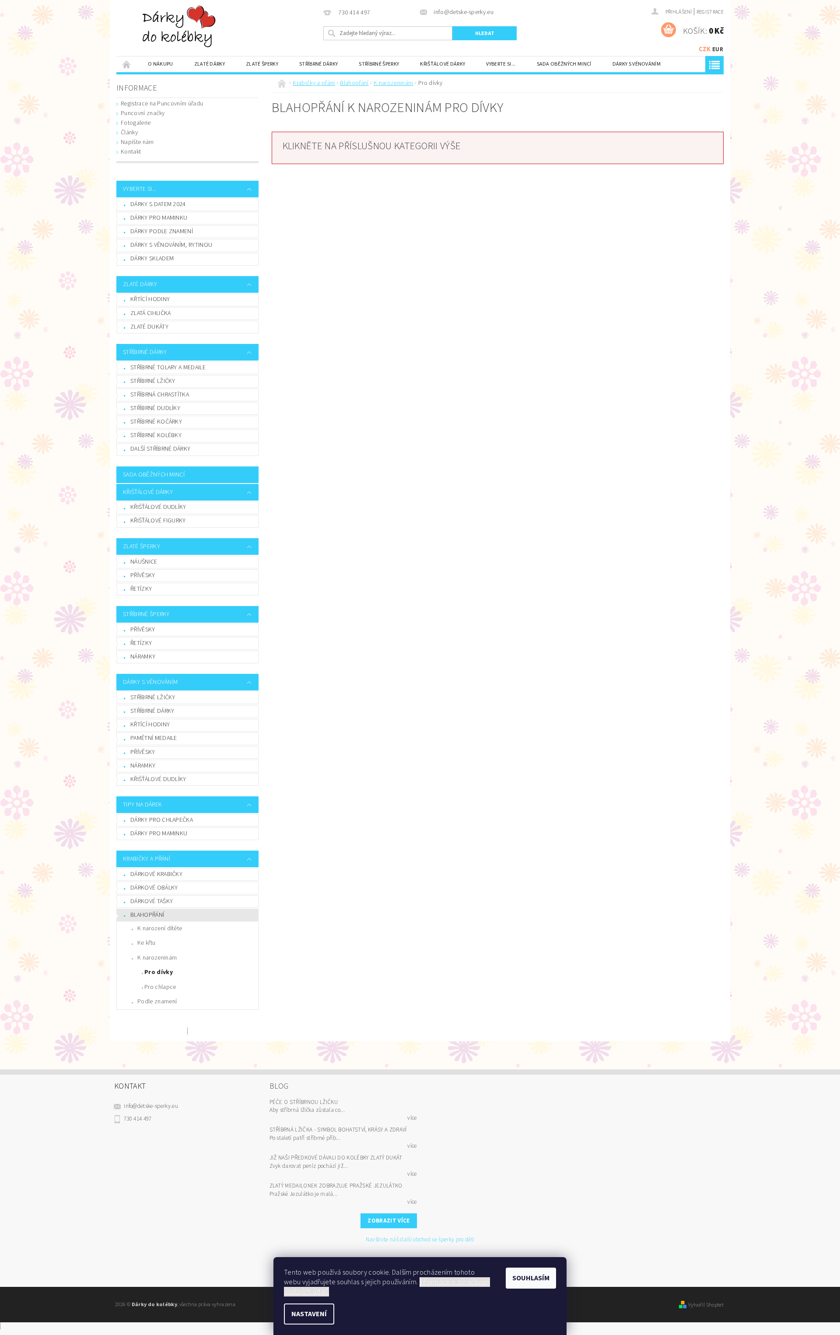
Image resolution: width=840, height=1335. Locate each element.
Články (129, 132)
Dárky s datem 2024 (158, 204)
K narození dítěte (159, 928)
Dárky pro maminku (158, 218)
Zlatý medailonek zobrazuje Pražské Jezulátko (336, 1186)
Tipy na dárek (142, 804)
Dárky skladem (152, 258)
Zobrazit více (389, 1221)
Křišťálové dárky (442, 64)
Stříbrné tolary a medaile (168, 367)
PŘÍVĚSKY (142, 575)
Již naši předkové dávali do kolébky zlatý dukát (336, 1158)
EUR (717, 49)
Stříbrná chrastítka (159, 394)
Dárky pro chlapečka (161, 820)
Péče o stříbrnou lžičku (304, 1102)
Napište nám (137, 142)
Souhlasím (531, 1278)
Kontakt (131, 151)
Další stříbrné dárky (160, 449)
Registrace (710, 12)
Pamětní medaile (153, 738)
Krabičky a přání (146, 859)
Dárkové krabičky (156, 874)
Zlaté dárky (209, 64)
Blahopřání (147, 915)
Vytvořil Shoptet (706, 1305)
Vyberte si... (500, 64)
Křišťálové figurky (158, 520)
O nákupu (160, 64)
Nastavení (309, 1314)
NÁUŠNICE (144, 561)
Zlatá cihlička (150, 313)
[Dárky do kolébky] (181, 26)
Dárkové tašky (151, 901)
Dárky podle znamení (161, 231)
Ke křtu (146, 943)
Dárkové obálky (154, 887)
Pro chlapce (160, 987)
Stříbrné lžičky (152, 381)
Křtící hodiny (150, 299)
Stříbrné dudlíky (155, 408)
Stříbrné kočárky (156, 421)
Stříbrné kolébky (156, 435)
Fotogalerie (136, 123)
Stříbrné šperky (379, 64)
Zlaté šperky (262, 64)
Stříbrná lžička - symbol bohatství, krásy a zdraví (338, 1130)
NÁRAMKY (142, 656)
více (411, 1118)
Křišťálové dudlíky (158, 507)
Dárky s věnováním (636, 64)
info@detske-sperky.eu (151, 1106)
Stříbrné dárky (318, 64)
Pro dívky (158, 972)
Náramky (142, 765)
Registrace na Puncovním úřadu (162, 103)
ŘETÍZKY (141, 589)
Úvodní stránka (126, 64)
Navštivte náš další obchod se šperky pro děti (420, 1240)
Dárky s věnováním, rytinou (171, 245)
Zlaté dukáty (149, 326)
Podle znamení (157, 1001)
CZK (705, 49)
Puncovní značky (143, 113)
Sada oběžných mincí (564, 64)
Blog (279, 1086)
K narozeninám (157, 957)
